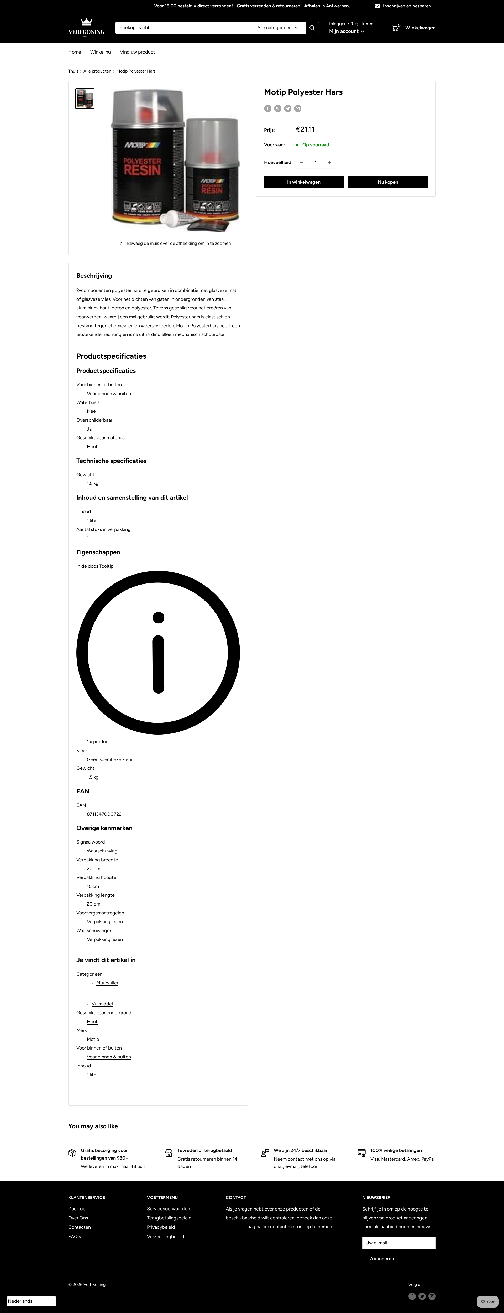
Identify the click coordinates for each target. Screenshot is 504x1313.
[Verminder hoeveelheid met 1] (301, 162)
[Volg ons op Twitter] (422, 1296)
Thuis (73, 71)
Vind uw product (137, 52)
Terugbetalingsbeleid (169, 1218)
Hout (92, 1022)
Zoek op (77, 1209)
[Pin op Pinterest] (277, 108)
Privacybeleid (161, 1227)
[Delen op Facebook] (267, 108)
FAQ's (74, 1236)
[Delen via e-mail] (297, 108)
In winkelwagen (304, 182)
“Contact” (236, 1226)
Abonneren (382, 1259)
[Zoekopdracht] (312, 28)
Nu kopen (388, 182)
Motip (93, 1039)
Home (74, 52)
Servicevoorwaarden (168, 1209)
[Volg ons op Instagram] (432, 1296)
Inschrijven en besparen (407, 5)
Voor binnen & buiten (109, 1057)
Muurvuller (107, 983)
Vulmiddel (102, 1004)
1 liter (92, 1074)
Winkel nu (100, 52)
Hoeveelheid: (278, 162)
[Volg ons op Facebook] (412, 1296)
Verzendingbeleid (165, 1236)
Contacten (79, 1227)
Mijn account (344, 31)
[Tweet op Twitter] (287, 108)
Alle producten (97, 71)
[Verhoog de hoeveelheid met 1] (329, 162)
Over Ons (78, 1218)
